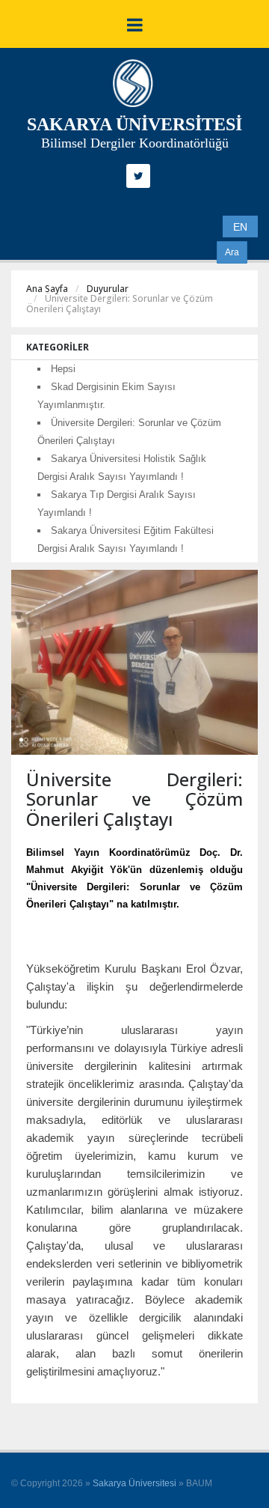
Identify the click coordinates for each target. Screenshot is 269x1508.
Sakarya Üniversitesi (134, 1483)
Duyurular (108, 288)
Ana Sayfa (47, 288)
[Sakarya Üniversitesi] (133, 87)
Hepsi (63, 368)
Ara (232, 252)
